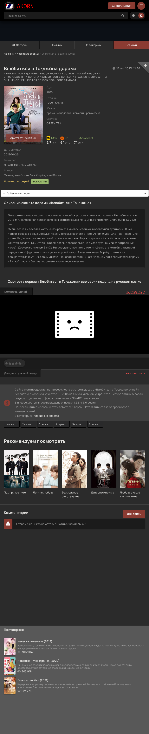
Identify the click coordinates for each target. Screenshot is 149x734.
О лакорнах (93, 45)
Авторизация (122, 6)
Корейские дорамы (28, 53)
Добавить (134, 514)
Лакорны (21, 45)
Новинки (131, 45)
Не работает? (135, 291)
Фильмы (57, 45)
